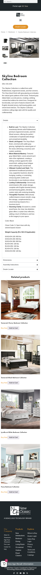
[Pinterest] (24, 573)
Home (3, 32)
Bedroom (11, 32)
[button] (20, 20)
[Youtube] (20, 573)
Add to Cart (13, 328)
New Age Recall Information (20, 564)
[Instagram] (17, 573)
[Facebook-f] (14, 573)
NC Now (24, 6)
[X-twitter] (27, 573)
